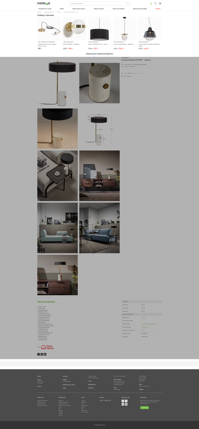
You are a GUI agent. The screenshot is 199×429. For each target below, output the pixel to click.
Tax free (60, 415)
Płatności (60, 410)
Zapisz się (144, 407)
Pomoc (60, 407)
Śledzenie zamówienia (42, 400)
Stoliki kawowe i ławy (69, 384)
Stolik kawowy (142, 379)
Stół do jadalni (117, 389)
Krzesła (65, 379)
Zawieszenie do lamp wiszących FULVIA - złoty (47, 45)
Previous (36, 35)
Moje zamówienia (41, 402)
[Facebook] (123, 401)
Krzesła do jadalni (67, 381)
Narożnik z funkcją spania (119, 376)
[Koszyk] (160, 3)
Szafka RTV (141, 381)
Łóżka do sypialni (92, 376)
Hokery (39, 386)
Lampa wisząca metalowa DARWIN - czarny (149, 45)
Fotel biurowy (40, 381)
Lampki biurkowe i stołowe (149, 324)
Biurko (39, 376)
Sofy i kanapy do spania (119, 382)
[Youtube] (126, 404)
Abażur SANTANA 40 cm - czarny (98, 44)
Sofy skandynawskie (118, 384)
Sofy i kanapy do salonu (119, 381)
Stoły (115, 387)
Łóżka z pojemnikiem (93, 377)
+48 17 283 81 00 (105, 400)
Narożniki (90, 388)
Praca (82, 403)
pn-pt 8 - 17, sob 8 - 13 (133, 73)
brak (142, 330)
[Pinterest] (123, 404)
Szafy (140, 384)
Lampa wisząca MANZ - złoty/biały (123, 44)
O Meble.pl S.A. (84, 405)
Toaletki (141, 389)
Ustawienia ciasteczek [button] (42, 405)
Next (162, 35)
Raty (59, 408)
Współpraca (84, 402)
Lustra (89, 381)
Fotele (39, 379)
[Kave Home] (47, 347)
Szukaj (128, 3)
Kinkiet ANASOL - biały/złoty (71, 44)
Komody (65, 376)
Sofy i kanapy (117, 379)
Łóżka (64, 388)
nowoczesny (144, 327)
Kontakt (83, 400)
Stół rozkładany (142, 376)
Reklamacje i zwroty (63, 403)
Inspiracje (60, 413)
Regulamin (61, 400)
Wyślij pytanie (127, 76)
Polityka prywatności (63, 402)
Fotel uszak (40, 383)
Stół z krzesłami (142, 377)
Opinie (82, 407)
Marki (82, 408)
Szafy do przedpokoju (144, 386)
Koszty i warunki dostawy (64, 405)
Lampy (143, 317)
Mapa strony (84, 410)
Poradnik (60, 412)
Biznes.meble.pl (85, 412)
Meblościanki (92, 384)
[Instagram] (126, 401)
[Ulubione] (155, 3)
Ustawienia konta (41, 403)
